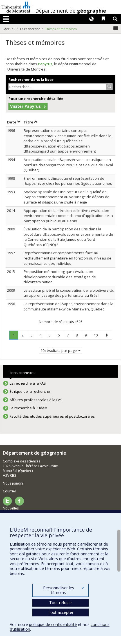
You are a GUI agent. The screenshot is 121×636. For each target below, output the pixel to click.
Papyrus (45, 63)
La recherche (30, 29)
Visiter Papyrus (25, 106)
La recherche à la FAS (28, 383)
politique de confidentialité (53, 624)
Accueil (9, 29)
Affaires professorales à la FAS (36, 399)
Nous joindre (13, 483)
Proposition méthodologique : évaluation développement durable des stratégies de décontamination (60, 276)
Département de (70, 10)
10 (97, 335)
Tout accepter (60, 612)
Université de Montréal (15, 7)
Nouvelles (11, 508)
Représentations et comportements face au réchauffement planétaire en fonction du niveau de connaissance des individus (67, 258)
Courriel (9, 491)
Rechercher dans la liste (30, 79)
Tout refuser (60, 602)
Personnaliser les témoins (63, 590)
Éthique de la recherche (30, 391)
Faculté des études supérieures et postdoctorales (52, 416)
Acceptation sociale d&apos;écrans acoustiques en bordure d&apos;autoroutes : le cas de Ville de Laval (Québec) (68, 164)
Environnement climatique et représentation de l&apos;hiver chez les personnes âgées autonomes (68, 181)
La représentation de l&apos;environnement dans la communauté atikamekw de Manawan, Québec (68, 306)
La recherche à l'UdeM (29, 407)
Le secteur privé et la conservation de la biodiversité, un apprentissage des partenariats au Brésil (69, 293)
